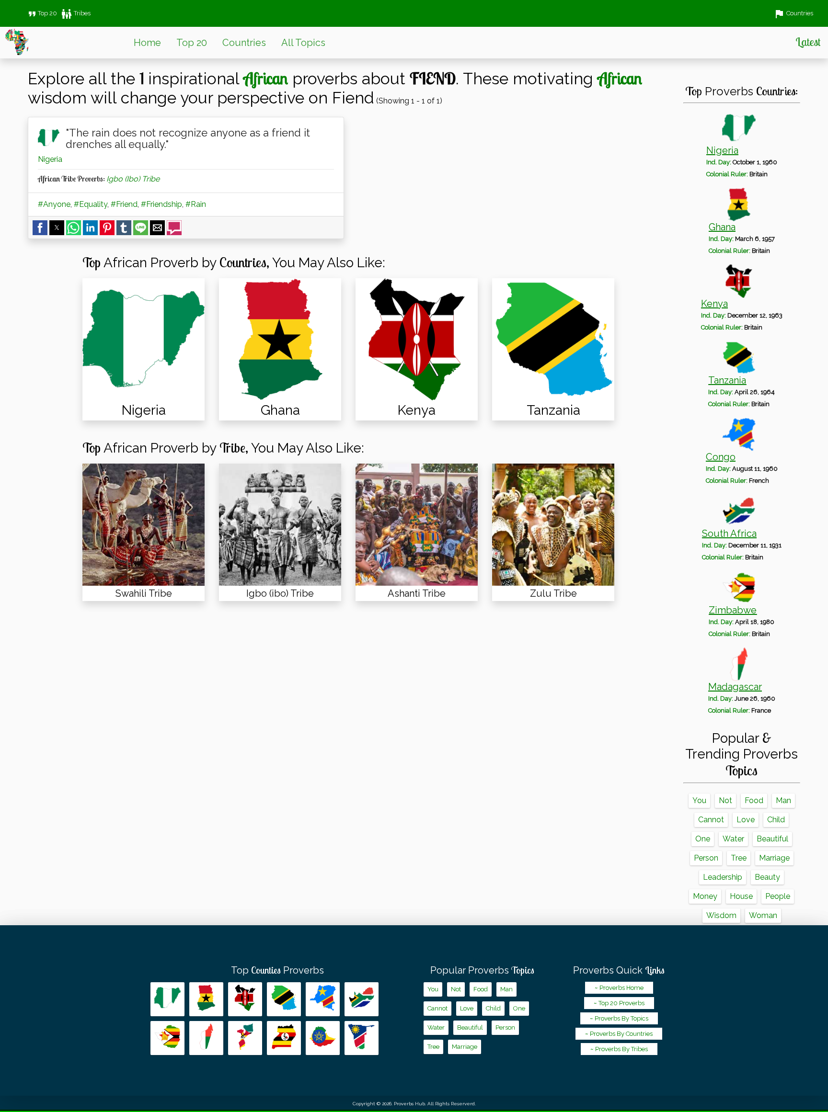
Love (745, 819)
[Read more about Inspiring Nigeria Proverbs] (167, 999)
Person (706, 857)
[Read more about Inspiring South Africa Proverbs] (362, 999)
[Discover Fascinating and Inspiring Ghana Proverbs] (280, 339)
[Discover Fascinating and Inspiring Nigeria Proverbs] (143, 339)
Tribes (76, 13)
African (265, 78)
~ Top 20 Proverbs (619, 1003)
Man (783, 800)
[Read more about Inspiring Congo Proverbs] (323, 999)
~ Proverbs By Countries (619, 1033)
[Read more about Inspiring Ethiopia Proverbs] (323, 1038)
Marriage (774, 857)
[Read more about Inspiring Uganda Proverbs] (284, 1038)
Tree (739, 857)
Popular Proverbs (482, 970)
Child (776, 819)
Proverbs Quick (619, 970)
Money (705, 896)
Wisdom (721, 915)
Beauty (767, 877)
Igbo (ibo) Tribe (133, 178)
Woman (763, 915)
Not (725, 800)
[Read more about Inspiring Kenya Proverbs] (245, 999)
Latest (807, 41)
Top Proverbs (277, 970)
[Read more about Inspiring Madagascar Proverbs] (206, 1038)
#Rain (195, 204)
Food (754, 800)
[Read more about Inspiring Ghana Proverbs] (206, 999)
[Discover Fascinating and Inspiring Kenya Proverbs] (417, 339)
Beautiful (772, 838)
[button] (40, 227)
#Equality (90, 204)
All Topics (303, 42)
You (699, 800)
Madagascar (735, 686)
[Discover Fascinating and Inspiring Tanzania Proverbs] (553, 339)
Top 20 (41, 13)
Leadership (722, 877)
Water (733, 838)
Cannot (711, 819)
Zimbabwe (733, 610)
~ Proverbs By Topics (619, 1018)
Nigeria (50, 159)
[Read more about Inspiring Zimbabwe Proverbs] (167, 1038)
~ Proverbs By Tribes (619, 1049)
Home (147, 42)
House (741, 896)
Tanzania (727, 380)
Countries (244, 42)
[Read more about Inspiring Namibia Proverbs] (362, 1038)
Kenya (714, 303)
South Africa (729, 533)
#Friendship (161, 204)
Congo (721, 457)
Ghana (722, 227)
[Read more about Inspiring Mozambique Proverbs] (245, 1038)
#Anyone (54, 204)
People (777, 896)
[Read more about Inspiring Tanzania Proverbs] (284, 999)
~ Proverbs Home (619, 987)
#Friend (124, 204)
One (702, 838)
